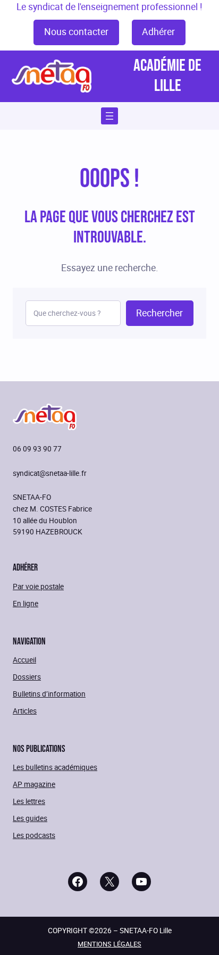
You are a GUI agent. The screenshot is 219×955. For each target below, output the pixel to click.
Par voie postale (38, 586)
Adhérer (158, 32)
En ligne (25, 603)
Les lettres (29, 801)
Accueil (24, 660)
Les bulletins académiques (55, 767)
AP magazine (34, 784)
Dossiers (27, 677)
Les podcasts (34, 835)
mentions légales (109, 944)
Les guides (30, 818)
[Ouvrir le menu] (109, 115)
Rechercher (159, 313)
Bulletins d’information (49, 694)
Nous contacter (76, 32)
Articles (25, 711)
